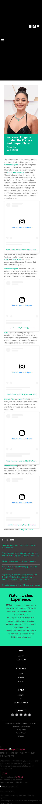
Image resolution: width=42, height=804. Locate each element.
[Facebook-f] (12, 714)
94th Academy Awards (15, 172)
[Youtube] (21, 714)
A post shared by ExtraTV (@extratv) (21, 328)
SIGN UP (19, 777)
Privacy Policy (21, 730)
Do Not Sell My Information (21, 726)
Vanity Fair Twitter (26, 530)
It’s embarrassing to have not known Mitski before (21, 585)
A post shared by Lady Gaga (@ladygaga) (22, 525)
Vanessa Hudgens (11, 165)
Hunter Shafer (23, 399)
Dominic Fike (17, 259)
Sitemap (21, 736)
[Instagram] (16, 714)
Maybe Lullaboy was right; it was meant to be (19, 561)
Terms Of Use (21, 733)
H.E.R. (6, 259)
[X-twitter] (29, 714)
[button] (3, 40)
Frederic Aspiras (10, 466)
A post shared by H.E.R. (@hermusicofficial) (22, 394)
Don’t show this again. (10, 786)
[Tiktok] (25, 714)
